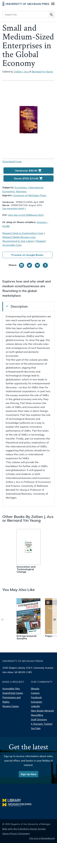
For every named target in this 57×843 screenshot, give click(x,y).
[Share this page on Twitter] (29, 265)
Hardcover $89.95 (28, 170)
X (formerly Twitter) (42, 723)
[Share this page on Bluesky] (37, 265)
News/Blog (37, 715)
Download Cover (12, 161)
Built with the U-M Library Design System (24, 828)
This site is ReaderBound (42, 838)
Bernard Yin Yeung (42, 71)
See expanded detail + (14, 208)
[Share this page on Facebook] (45, 265)
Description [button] (19, 306)
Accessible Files (11, 688)
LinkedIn (35, 706)
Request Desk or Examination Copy (23, 233)
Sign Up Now (28, 774)
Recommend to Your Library (18, 241)
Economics (21, 187)
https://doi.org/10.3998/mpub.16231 (26, 215)
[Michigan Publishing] (18, 804)
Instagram (36, 701)
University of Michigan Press (29, 195)
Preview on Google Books (27, 254)
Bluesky (35, 688)
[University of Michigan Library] (13, 800)
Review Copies (10, 706)
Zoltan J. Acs (21, 71)
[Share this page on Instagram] (21, 265)
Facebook (36, 697)
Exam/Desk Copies (12, 693)
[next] (54, 619)
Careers (35, 693)
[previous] (2, 619)
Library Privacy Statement (16, 833)
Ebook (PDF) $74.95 (28, 178)
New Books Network (42, 710)
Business (21, 191)
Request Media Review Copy (19, 237)
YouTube (36, 728)
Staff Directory (39, 719)
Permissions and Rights (11, 699)
